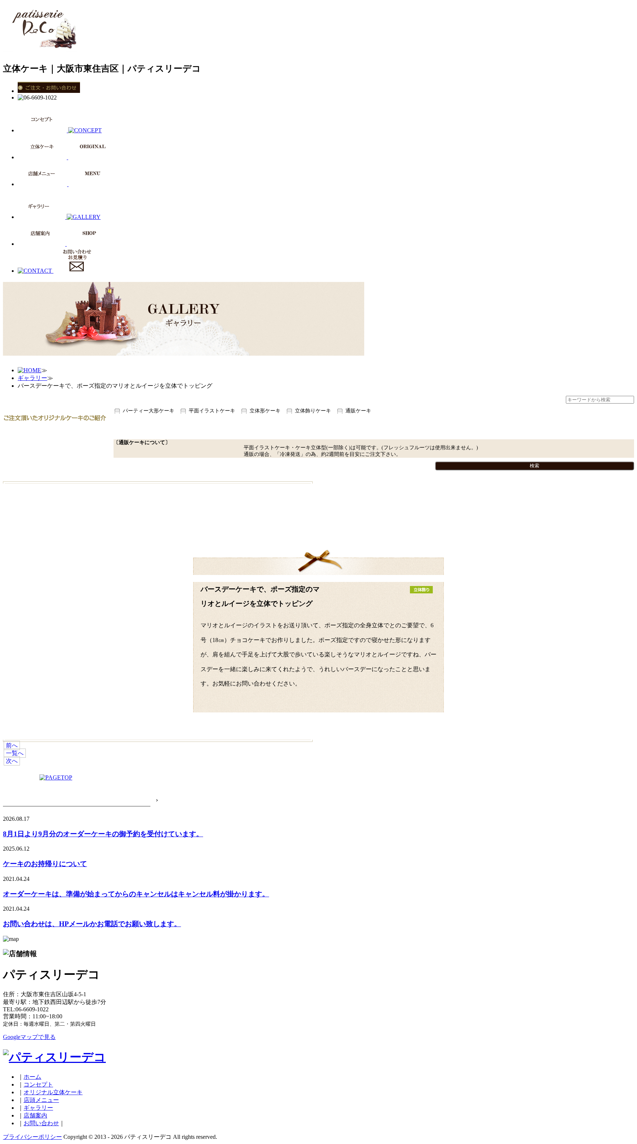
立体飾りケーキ (313, 411)
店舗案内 (35, 1115)
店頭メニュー (41, 1100)
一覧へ (15, 753)
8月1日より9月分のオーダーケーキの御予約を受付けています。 (103, 834)
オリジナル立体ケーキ (53, 1092)
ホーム (32, 1077)
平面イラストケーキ (212, 411)
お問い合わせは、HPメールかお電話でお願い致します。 (92, 924)
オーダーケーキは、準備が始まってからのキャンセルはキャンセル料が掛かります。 (136, 894)
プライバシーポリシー (32, 1137)
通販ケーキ (358, 411)
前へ (12, 745)
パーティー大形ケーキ (148, 411)
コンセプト (38, 1084)
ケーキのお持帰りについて (45, 864)
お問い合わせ (41, 1123)
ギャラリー (32, 378)
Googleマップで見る (29, 1037)
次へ (12, 761)
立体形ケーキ (265, 411)
